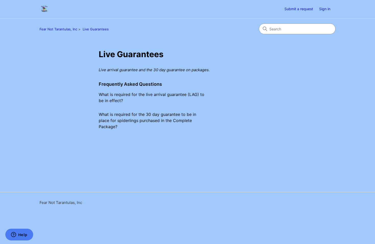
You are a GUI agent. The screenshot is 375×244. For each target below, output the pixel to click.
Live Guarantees (96, 29)
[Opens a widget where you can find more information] (19, 235)
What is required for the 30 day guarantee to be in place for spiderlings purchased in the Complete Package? (147, 120)
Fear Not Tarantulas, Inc (58, 29)
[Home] (44, 9)
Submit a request (298, 9)
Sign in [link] (324, 9)
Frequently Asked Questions (130, 84)
